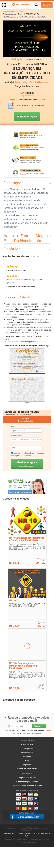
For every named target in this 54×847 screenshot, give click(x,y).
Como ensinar (27, 744)
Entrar (46, 5)
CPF (12, 444)
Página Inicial (8, 11)
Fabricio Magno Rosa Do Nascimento (32, 82)
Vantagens (10, 297)
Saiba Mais (26, 297)
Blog (27, 760)
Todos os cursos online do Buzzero (27, 785)
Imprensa (27, 764)
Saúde (20, 11)
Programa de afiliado (27, 777)
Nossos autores (27, 752)
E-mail (13, 426)
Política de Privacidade (31, 733)
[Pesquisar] (36, 5)
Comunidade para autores (27, 781)
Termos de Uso (9, 833)
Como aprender (27, 748)
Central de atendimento (27, 768)
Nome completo (16, 435)
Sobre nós (27, 756)
